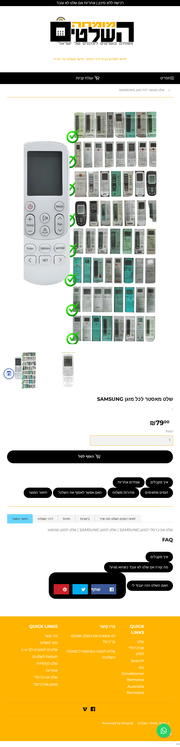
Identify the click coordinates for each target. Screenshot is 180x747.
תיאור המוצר (38, 492)
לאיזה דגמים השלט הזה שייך (117, 519)
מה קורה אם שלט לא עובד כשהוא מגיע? (138, 567)
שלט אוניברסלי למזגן (136, 648)
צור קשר (51, 636)
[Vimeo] (84, 709)
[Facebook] (92, 709)
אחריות (52, 670)
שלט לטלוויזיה (47, 663)
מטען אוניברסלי (45, 684)
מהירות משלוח (123, 492)
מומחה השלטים (148, 723)
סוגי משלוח (49, 642)
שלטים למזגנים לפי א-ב (39, 650)
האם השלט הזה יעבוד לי (150, 585)
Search (137, 661)
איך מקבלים (159, 482)
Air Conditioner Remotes (133, 673)
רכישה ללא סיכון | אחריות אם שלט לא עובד (90, 3)
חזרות (66, 519)
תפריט (165, 78)
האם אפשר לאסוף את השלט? (80, 492)
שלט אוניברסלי (46, 677)
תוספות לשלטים (45, 657)
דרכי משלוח (45, 519)
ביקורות (85, 519)
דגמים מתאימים (156, 492)
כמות (169, 431)
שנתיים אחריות (129, 482)
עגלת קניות (85, 78)
